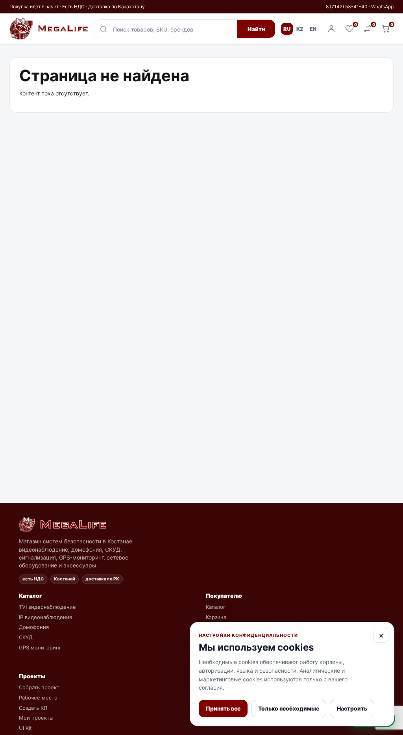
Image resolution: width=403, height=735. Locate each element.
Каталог (216, 607)
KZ (299, 29)
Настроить (352, 708)
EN (313, 29)
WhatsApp (382, 6)
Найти (256, 29)
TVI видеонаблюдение (47, 607)
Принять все (223, 708)
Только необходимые (288, 708)
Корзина (216, 617)
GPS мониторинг (40, 647)
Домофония (34, 627)
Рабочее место (38, 697)
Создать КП (33, 708)
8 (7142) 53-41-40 (347, 6)
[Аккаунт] (331, 29)
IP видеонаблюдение (45, 617)
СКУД (26, 637)
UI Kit (25, 728)
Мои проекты (36, 717)
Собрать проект (39, 687)
